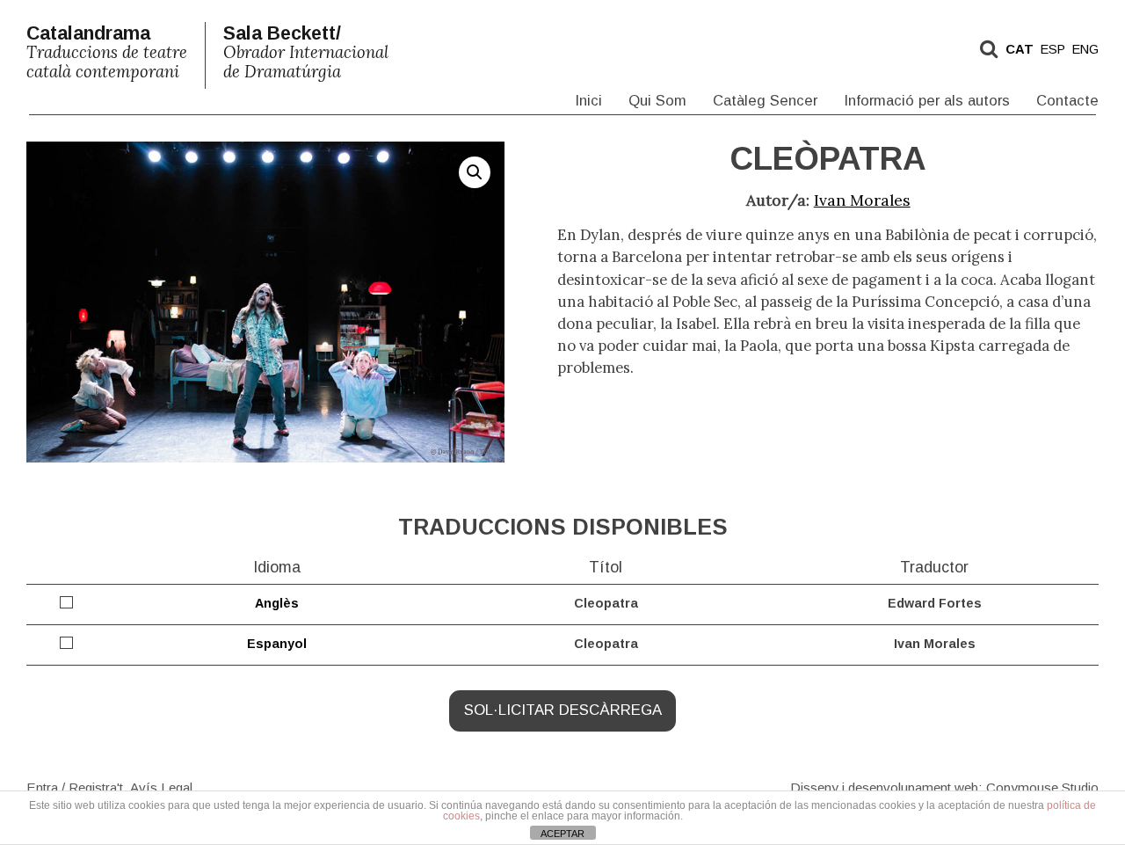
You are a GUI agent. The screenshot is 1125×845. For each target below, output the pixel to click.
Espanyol (277, 644)
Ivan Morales (862, 200)
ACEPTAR (562, 833)
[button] (474, 172)
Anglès (277, 603)
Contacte (1067, 100)
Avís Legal (161, 786)
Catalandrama (106, 52)
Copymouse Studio (1042, 786)
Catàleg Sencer (765, 100)
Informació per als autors (927, 100)
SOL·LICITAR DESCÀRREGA (563, 710)
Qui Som (657, 100)
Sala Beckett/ (305, 52)
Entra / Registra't (74, 786)
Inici (588, 100)
